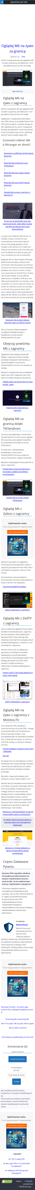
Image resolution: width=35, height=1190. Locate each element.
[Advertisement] (17, 22)
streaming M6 (23, 1019)
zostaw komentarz (17, 1059)
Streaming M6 (11, 1019)
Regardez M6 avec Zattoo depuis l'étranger (17, 174)
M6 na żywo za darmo (18, 1028)
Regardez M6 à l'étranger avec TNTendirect (16, 164)
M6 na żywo (18, 1023)
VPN (23, 57)
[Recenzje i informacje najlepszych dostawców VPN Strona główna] (2, 2)
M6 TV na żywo (7, 1023)
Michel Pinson (22, 925)
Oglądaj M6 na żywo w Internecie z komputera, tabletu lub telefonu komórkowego (16, 471)
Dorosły (6, 756)
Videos (18, 1181)
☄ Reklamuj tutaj (24, 1186)
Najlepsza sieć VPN (18, 2)
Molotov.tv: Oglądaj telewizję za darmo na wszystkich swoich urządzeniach (18, 813)
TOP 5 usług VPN (17, 1159)
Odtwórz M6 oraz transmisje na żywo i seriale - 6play (18, 383)
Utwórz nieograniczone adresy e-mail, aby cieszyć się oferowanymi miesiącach (18, 822)
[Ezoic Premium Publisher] (7, 1182)
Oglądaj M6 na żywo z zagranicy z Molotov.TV (17, 193)
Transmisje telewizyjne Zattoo (14, 586)
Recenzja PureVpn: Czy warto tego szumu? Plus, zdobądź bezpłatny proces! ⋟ (17, 1009)
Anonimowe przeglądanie (17, 532)
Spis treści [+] (17, 91)
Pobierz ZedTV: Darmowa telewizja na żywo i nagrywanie (18, 673)
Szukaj (16, 1081)
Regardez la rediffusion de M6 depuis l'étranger (19, 154)
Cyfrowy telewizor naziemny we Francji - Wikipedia (18, 750)
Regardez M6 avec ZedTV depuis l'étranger (17, 183)
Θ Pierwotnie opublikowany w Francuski (17, 1037)
